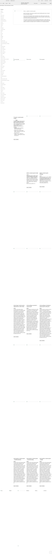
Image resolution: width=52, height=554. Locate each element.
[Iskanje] (47, 3)
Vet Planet (45, 490)
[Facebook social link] (1, 0)
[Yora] (4, 490)
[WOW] (13, 490)
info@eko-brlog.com (12, 0)
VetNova (36, 490)
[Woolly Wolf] (21, 518)
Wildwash (27, 490)
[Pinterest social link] (3, 0)
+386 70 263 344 (7, 0)
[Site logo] (26, 3)
